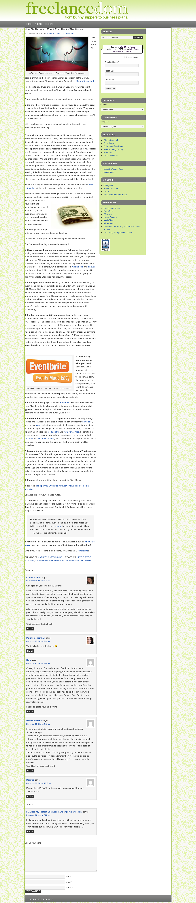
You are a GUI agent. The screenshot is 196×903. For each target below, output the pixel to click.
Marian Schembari (85, 81)
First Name (109, 71)
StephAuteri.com (111, 188)
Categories (104, 121)
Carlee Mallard (33, 577)
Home (29, 24)
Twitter (106, 191)
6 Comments (68, 33)
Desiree (30, 780)
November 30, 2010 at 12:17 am (38, 783)
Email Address (112, 62)
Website (69, 887)
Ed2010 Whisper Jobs (113, 169)
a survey (57, 526)
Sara (28, 660)
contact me (82, 550)
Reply (30, 629)
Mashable (108, 152)
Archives (103, 104)
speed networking (58, 561)
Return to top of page (41, 899)
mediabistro (77, 266)
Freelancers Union (112, 208)
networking (56, 557)
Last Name (109, 80)
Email (68, 882)
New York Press (71, 432)
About (38, 24)
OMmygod (108, 185)
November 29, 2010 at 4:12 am (38, 724)
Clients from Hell (111, 140)
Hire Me (49, 24)
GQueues (108, 214)
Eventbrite (65, 402)
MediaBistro (109, 172)
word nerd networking (81, 561)
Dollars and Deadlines (113, 146)
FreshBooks (109, 211)
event (81, 557)
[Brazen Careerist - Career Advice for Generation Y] (105, 250)
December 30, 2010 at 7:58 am (38, 815)
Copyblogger (109, 143)
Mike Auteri (108, 223)
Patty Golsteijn (34, 720)
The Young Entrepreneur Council (118, 232)
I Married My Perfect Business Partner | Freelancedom (54, 812)
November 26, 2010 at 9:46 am (38, 663)
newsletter (87, 421)
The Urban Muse (111, 155)
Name (68, 876)
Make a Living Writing (113, 149)
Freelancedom (77, 10)
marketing (43, 557)
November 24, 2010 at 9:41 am (38, 581)
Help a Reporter (110, 217)
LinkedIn (29, 438)
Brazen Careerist (46, 438)
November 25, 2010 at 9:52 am (38, 641)
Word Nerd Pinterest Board (115, 195)
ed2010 (91, 266)
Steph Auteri (53, 33)
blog (38, 425)
